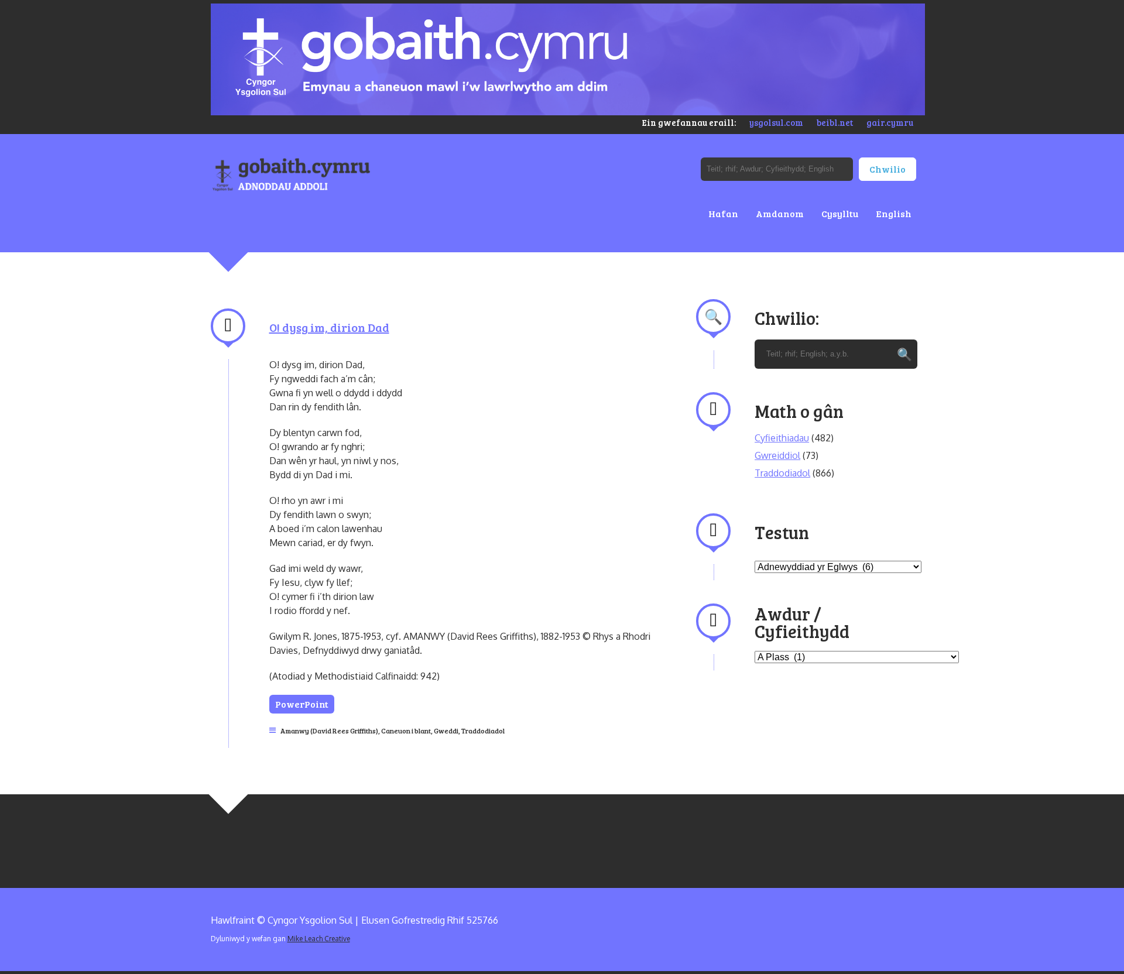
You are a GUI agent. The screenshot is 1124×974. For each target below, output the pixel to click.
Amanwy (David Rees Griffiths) (329, 730)
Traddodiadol (483, 730)
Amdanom (780, 213)
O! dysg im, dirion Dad (329, 327)
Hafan (723, 213)
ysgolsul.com (776, 122)
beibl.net (835, 122)
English (893, 213)
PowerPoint (301, 704)
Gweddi (446, 730)
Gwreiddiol (777, 455)
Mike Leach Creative (318, 938)
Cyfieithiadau (782, 438)
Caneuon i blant (406, 730)
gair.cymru (889, 122)
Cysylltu (839, 213)
